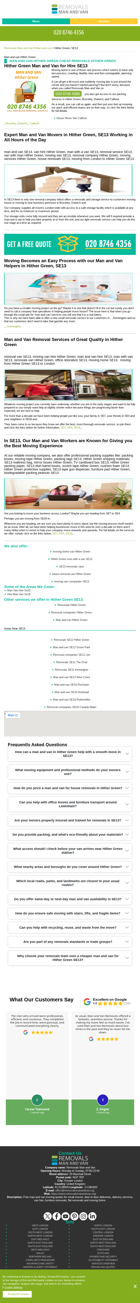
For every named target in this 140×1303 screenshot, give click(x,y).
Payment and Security (103, 1256)
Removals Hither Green (71, 604)
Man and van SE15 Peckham (71, 684)
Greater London (103, 1236)
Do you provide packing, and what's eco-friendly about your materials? (68, 834)
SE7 (63, 427)
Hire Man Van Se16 (18, 594)
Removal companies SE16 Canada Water (71, 707)
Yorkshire (103, 1249)
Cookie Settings (14, 1287)
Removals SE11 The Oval (71, 662)
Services (103, 21)
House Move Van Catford (72, 118)
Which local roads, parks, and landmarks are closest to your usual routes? (67, 883)
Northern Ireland (40, 1256)
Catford (34, 123)
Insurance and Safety (40, 1263)
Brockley (11, 123)
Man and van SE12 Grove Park (71, 647)
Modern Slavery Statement (40, 1267)
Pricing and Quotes (103, 1267)
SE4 (69, 427)
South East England (40, 1246)
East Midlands (40, 1239)
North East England (40, 1243)
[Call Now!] (70, 31)
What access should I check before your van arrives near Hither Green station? (67, 850)
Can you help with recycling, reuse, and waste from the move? (67, 927)
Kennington (13, 326)
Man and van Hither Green (71, 619)
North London (103, 1225)
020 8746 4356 (68, 94)
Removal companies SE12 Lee (71, 654)
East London (40, 1229)
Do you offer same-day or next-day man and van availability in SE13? (68, 899)
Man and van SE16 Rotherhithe (71, 699)
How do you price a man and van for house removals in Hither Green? (67, 788)
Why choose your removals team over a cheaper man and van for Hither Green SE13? (68, 958)
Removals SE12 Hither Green (71, 639)
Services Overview (103, 1263)
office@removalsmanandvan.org (74, 1190)
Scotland (103, 1253)
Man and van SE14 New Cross (71, 677)
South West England (103, 1246)
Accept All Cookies (18, 1294)
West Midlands (40, 1249)
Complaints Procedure (40, 1260)
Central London (103, 1232)
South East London (103, 1229)
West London (40, 1225)
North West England (103, 1243)
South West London (40, 1232)
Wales (40, 1253)
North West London (40, 1236)
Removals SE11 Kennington (71, 669)
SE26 (77, 427)
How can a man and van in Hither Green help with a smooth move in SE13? (68, 754)
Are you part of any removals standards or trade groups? (67, 942)
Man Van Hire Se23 (18, 590)
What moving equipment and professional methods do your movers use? (67, 772)
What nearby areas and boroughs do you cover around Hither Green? (68, 867)
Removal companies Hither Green (71, 612)
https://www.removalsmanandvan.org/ (73, 1193)
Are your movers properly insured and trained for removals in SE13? (67, 820)
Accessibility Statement (103, 1260)
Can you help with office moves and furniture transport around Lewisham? (68, 804)
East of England (103, 1239)
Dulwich (22, 123)
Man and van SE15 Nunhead (72, 692)
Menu (36, 21)
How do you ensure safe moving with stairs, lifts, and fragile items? (67, 913)
